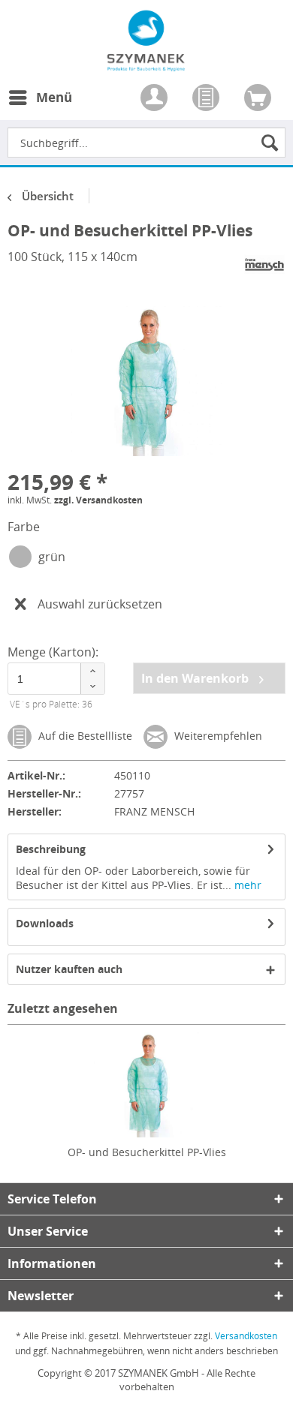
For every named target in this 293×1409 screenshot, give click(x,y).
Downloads (45, 923)
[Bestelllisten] (207, 99)
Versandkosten (246, 1335)
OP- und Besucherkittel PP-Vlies (147, 1152)
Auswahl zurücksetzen (100, 604)
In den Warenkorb (196, 678)
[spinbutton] (55, 678)
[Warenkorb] (259, 99)
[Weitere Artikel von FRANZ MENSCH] (264, 264)
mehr (246, 885)
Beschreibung (51, 849)
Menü (54, 97)
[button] (92, 671)
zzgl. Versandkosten (98, 500)
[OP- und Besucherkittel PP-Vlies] (146, 1084)
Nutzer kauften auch (69, 969)
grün (51, 556)
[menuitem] (40, 107)
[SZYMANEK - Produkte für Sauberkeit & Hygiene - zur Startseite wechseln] (146, 63)
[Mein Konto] (155, 99)
